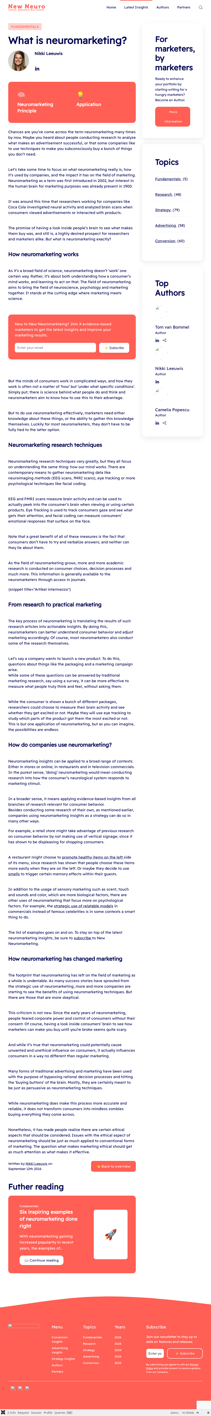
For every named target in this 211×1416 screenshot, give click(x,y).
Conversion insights (60, 1339)
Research (167, 194)
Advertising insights (60, 1350)
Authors (162, 7)
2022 (118, 1363)
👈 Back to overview (113, 1166)
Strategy (166, 210)
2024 (118, 1350)
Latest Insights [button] (136, 7)
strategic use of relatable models (83, 906)
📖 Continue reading (42, 1260)
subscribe (83, 938)
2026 (118, 1337)
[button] (201, 7)
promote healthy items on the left (93, 857)
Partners (183, 7)
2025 (118, 1344)
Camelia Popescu (172, 409)
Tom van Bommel (172, 327)
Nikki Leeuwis (49, 53)
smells (14, 874)
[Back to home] (26, 7)
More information (173, 116)
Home (111, 7)
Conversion (169, 241)
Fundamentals (170, 179)
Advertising (169, 225)
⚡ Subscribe (114, 348)
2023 (118, 1356)
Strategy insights (63, 1359)
